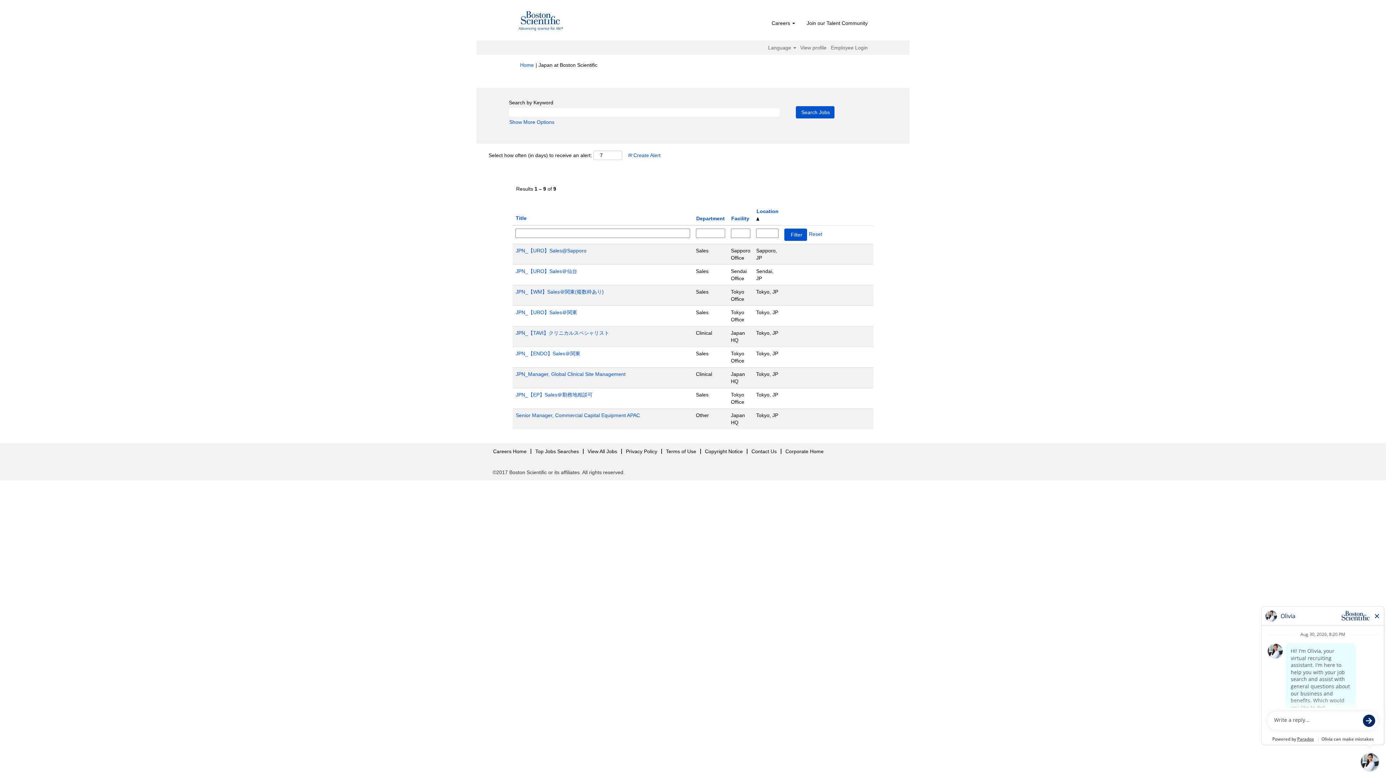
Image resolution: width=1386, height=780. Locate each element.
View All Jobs (602, 451)
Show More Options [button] (531, 122)
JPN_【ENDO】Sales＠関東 (548, 353)
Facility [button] (740, 218)
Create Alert (646, 155)
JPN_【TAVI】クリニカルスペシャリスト (562, 333)
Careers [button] (782, 23)
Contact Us (764, 451)
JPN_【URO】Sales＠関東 (546, 312)
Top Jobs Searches (557, 451)
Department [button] (710, 218)
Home (527, 65)
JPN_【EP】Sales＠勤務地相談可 (554, 395)
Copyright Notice (724, 451)
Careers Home (510, 451)
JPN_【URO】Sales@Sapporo (551, 251)
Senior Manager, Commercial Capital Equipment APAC (578, 415)
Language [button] (780, 48)
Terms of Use (681, 451)
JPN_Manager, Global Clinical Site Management (571, 374)
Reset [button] (815, 234)
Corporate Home (804, 451)
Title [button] (521, 218)
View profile (813, 48)
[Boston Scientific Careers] (541, 22)
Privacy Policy (641, 451)
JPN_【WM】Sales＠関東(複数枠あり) (560, 292)
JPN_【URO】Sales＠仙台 (546, 271)
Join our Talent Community (837, 23)
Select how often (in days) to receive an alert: (540, 155)
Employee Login (849, 48)
